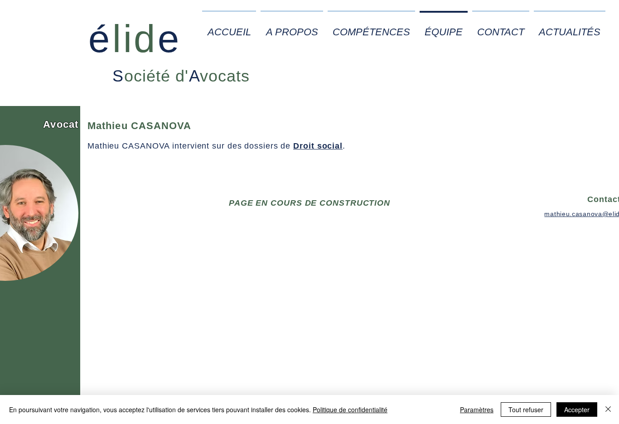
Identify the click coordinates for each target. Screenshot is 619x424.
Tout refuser (525, 409)
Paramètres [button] (476, 409)
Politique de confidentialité (350, 409)
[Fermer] (608, 409)
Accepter (577, 409)
